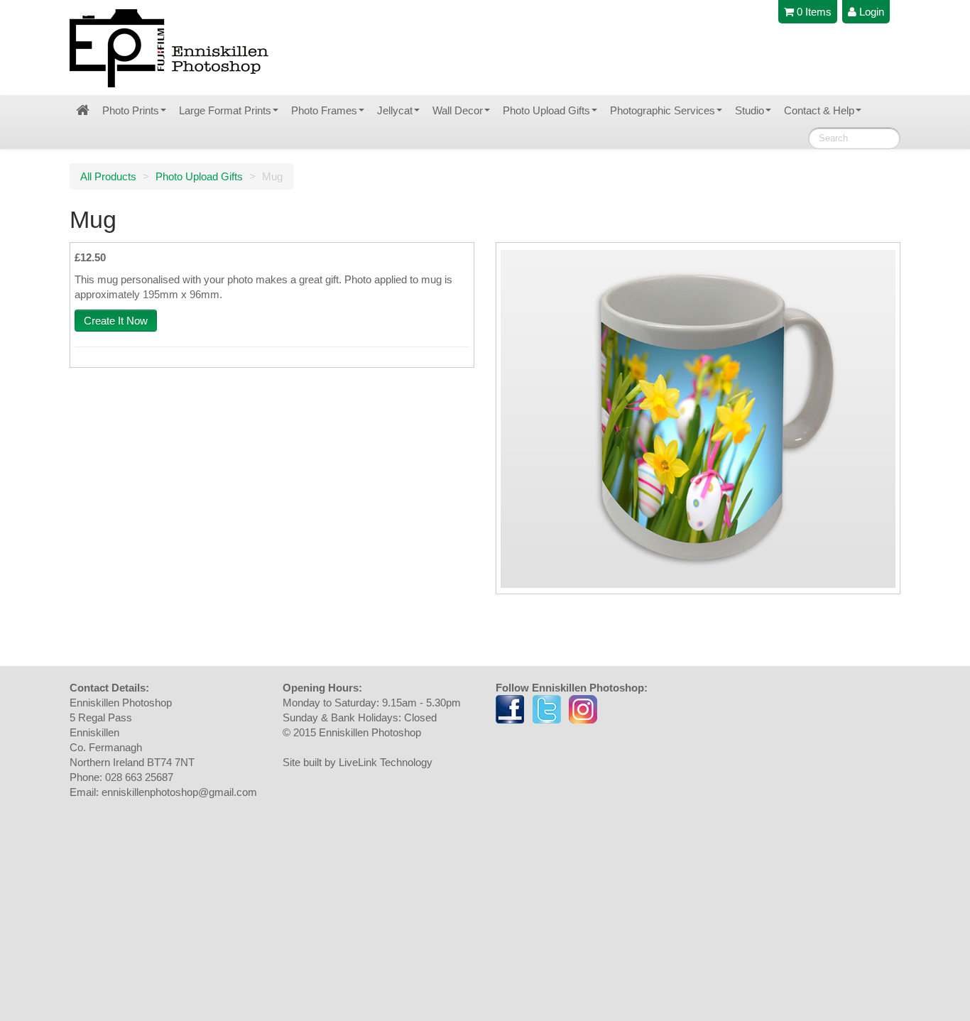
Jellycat (395, 110)
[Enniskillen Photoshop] (170, 48)
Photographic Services (662, 110)
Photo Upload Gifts (546, 110)
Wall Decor (457, 110)
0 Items (813, 12)
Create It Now (116, 321)
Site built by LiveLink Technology (357, 762)
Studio (749, 110)
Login (870, 12)
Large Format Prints (225, 110)
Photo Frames (324, 110)
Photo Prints (130, 110)
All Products (108, 176)
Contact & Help (819, 110)
